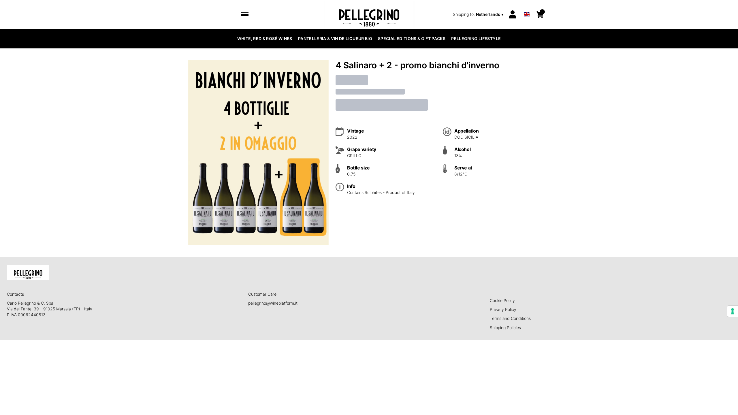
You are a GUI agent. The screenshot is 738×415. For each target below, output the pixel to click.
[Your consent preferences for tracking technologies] (732, 311)
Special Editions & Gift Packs (411, 38)
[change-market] (479, 14)
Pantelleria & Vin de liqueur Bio (335, 38)
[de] (526, 7)
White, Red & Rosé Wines (264, 38)
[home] (369, 14)
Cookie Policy (502, 300)
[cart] (540, 14)
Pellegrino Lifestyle (476, 38)
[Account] (513, 14)
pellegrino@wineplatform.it (273, 303)
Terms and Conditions (510, 318)
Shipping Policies (505, 327)
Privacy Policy (503, 309)
